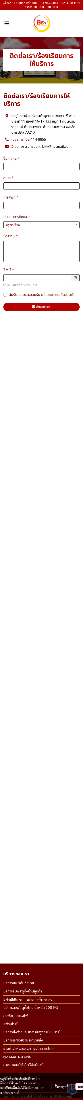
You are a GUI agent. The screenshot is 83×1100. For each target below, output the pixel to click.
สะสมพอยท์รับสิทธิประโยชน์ (23, 1065)
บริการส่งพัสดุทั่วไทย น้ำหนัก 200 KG (30, 1008)
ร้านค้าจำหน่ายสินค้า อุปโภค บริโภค (28, 1049)
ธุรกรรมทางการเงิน (17, 1057)
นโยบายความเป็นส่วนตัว (58, 294)
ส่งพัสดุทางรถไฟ (15, 1016)
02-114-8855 (35, 139)
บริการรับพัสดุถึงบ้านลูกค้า (22, 991)
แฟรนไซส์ (10, 1024)
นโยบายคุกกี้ (11, 1092)
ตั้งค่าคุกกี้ (61, 1087)
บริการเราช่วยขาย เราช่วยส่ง (23, 1040)
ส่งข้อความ (43, 307)
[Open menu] (6, 23)
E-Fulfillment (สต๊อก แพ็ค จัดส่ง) (28, 1000)
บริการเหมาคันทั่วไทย (18, 983)
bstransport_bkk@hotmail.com (46, 146)
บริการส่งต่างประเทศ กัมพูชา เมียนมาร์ (31, 1032)
